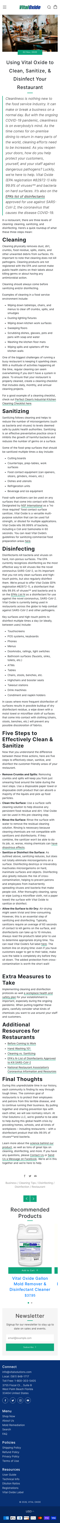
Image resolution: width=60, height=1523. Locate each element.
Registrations (10, 1487)
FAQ (4, 1433)
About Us (8, 1420)
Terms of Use (10, 1460)
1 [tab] (28, 1303)
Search (6, 1429)
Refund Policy (10, 1452)
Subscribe (28, 1347)
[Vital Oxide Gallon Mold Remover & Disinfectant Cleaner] (30, 1245)
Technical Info (10, 1479)
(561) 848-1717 (19, 1376)
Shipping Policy (11, 1447)
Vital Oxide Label (13, 1492)
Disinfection (22, 1186)
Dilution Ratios (11, 1483)
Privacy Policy (10, 1456)
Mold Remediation (13, 1425)
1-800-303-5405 (25, 1380)
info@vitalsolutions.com (17, 1371)
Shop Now (8, 1416)
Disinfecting (45, 1182)
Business (11, 1182)
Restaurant (38, 1186)
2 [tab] (31, 1303)
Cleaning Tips (27, 1182)
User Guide (9, 1474)
